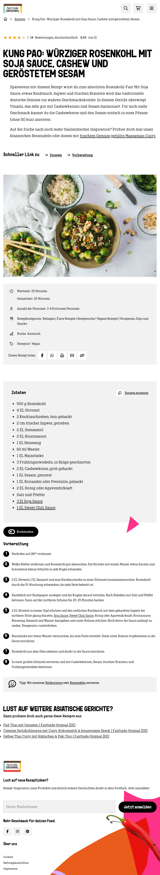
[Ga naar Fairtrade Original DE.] (5, 19)
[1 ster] (5, 37)
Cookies (8, 857)
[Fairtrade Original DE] (12, 766)
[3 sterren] (14, 37)
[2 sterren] (10, 37)
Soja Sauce (61, 615)
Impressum (10, 868)
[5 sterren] (24, 37)
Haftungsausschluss (16, 862)
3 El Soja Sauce (30, 501)
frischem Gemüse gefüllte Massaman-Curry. (118, 135)
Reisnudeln (78, 683)
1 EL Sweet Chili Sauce (36, 507)
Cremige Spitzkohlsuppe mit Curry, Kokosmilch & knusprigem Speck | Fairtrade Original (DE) (75, 731)
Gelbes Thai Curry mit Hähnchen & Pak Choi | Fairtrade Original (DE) (56, 736)
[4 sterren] (19, 37)
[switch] (20, 532)
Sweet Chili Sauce (81, 615)
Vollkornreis (53, 683)
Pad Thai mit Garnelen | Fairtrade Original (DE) (39, 725)
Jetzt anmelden (137, 807)
